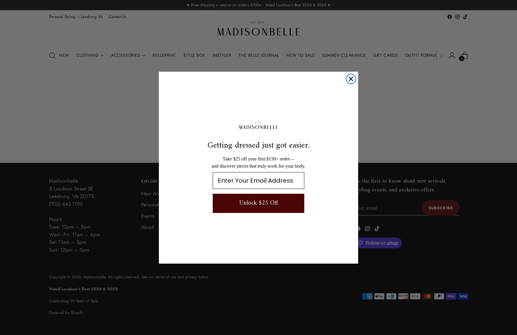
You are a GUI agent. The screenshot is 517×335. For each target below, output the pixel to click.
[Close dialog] (351, 79)
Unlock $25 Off (258, 203)
